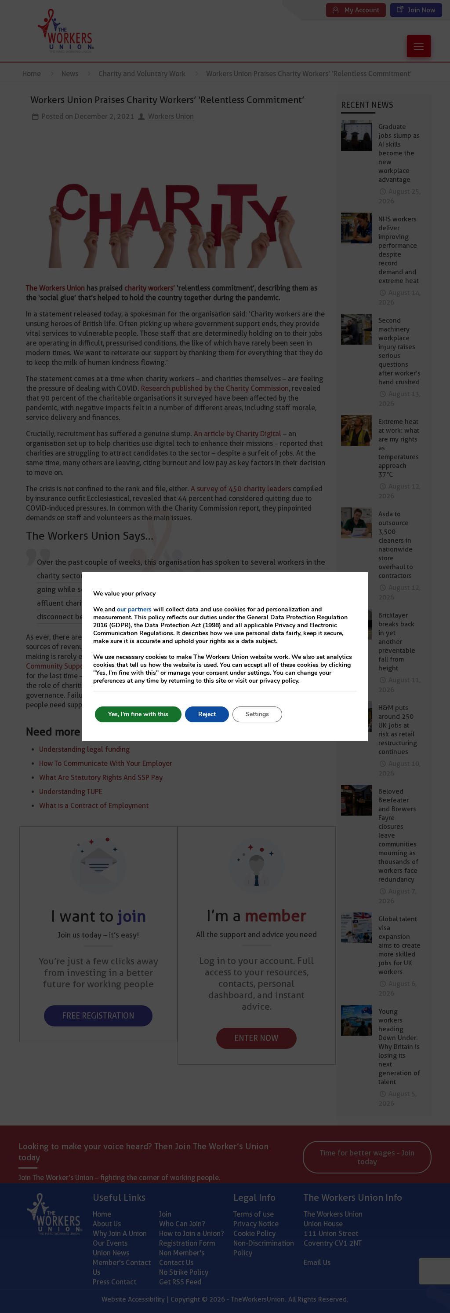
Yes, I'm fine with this (138, 714)
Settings (257, 714)
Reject (207, 714)
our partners (134, 609)
